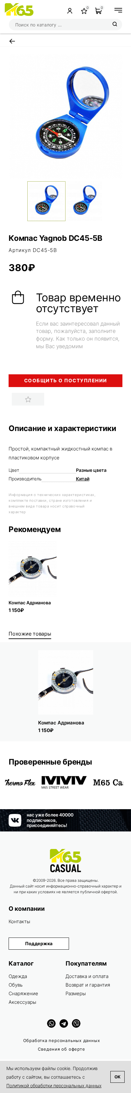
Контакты (19, 921)
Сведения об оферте (61, 1049)
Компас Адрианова (30, 602)
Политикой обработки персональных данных (53, 1085)
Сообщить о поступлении (65, 381)
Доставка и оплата (87, 976)
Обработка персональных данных (61, 1040)
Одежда (18, 976)
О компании (27, 908)
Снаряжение (23, 993)
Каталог (21, 963)
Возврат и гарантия (88, 985)
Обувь (16, 985)
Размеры (76, 993)
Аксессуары (22, 1002)
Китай (82, 478)
